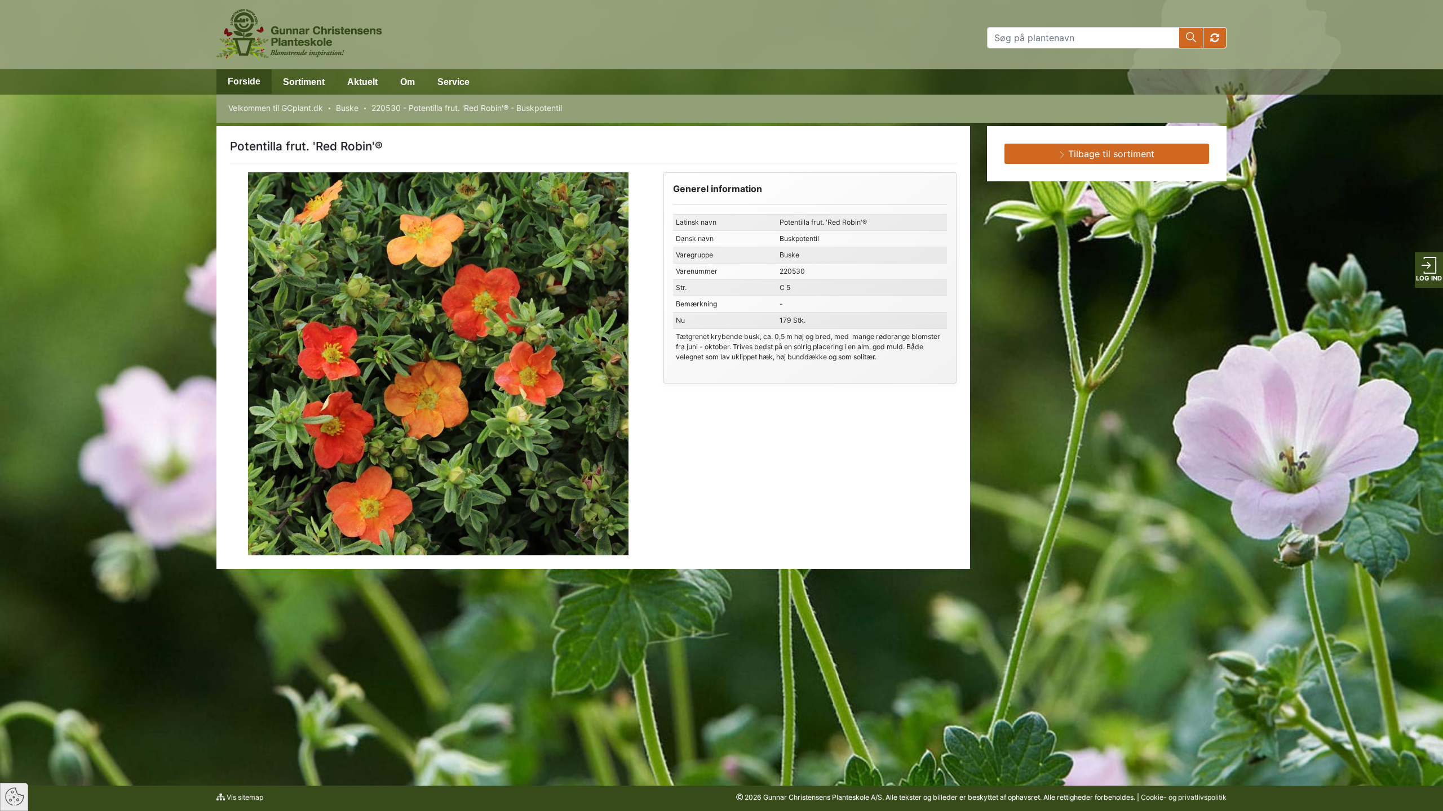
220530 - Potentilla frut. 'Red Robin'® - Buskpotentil (466, 108)
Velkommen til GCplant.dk (275, 108)
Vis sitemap (244, 797)
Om (407, 82)
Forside (244, 81)
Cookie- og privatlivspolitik (1184, 797)
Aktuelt (362, 82)
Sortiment (304, 82)
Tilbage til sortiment (1109, 153)
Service (453, 82)
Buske (347, 108)
